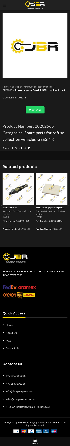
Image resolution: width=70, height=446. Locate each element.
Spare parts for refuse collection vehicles (32, 86)
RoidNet (22, 422)
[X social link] (16, 148)
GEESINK (7, 90)
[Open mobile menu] (4, 5)
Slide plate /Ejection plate (50, 207)
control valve (10, 207)
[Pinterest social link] (21, 148)
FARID (6, 217)
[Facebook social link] (12, 148)
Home (6, 86)
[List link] (35, 325)
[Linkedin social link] (25, 148)
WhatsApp (35, 109)
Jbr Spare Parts (54, 422)
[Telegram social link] (29, 148)
